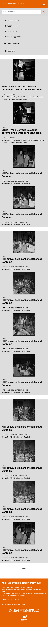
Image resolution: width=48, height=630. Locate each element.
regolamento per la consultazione (13, 604)
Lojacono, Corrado (11, 43)
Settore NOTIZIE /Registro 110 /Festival (22, 177)
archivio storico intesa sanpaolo (13, 3)
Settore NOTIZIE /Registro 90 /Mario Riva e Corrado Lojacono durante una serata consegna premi (23, 91)
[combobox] (11, 20)
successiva (24, 569)
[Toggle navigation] (43, 4)
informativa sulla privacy (10, 599)
